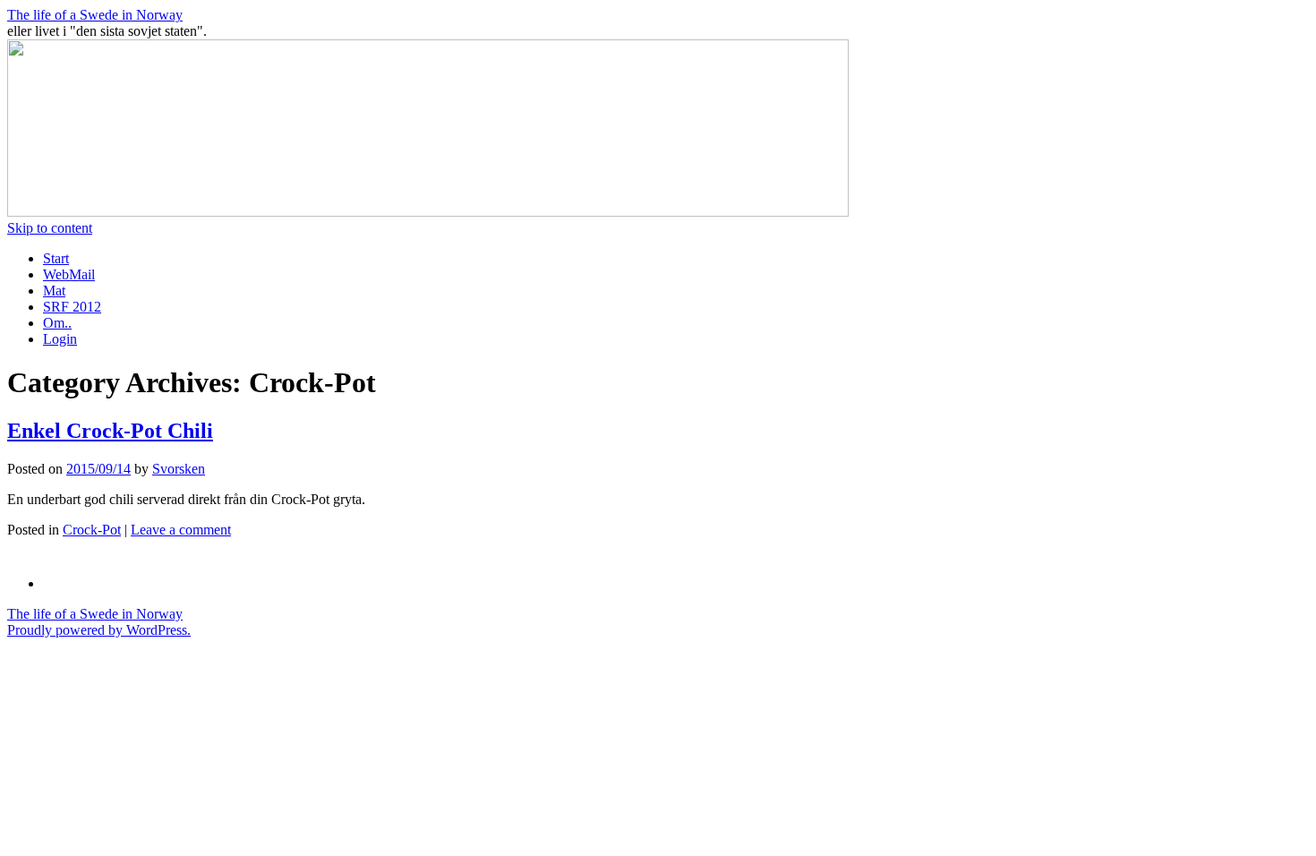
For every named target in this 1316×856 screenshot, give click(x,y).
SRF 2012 (72, 306)
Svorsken (178, 468)
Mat (54, 290)
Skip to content (49, 227)
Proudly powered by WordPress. (99, 630)
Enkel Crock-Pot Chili (110, 430)
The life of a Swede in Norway (95, 14)
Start (56, 258)
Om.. (57, 322)
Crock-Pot (92, 529)
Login (60, 339)
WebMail (69, 274)
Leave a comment (181, 529)
